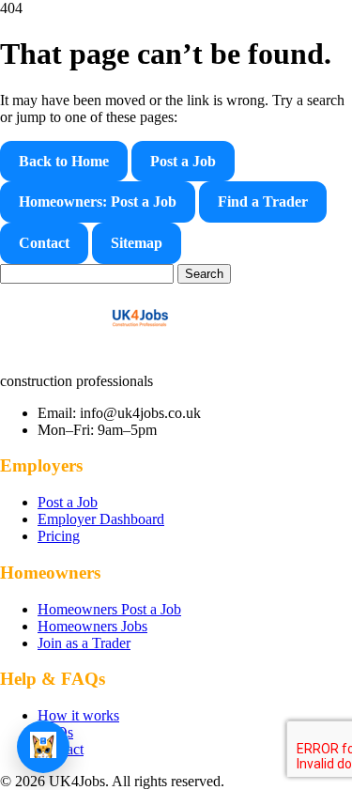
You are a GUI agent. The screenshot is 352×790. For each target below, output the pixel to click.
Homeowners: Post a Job (97, 201)
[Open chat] (43, 746)
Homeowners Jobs (92, 626)
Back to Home (64, 161)
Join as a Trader (84, 643)
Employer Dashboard (101, 519)
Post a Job (183, 161)
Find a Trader (263, 201)
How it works (78, 715)
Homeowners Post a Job (109, 609)
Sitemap (136, 243)
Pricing (59, 536)
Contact (44, 243)
